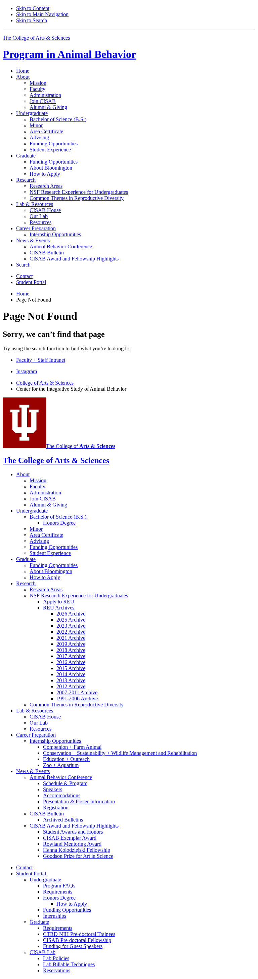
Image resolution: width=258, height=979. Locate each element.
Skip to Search (31, 20)
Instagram (26, 371)
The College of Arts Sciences (36, 38)
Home (22, 71)
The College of (80, 446)
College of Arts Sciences (45, 383)
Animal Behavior (69, 54)
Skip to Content (32, 8)
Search (23, 265)
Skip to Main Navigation (42, 14)
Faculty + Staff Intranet (40, 360)
